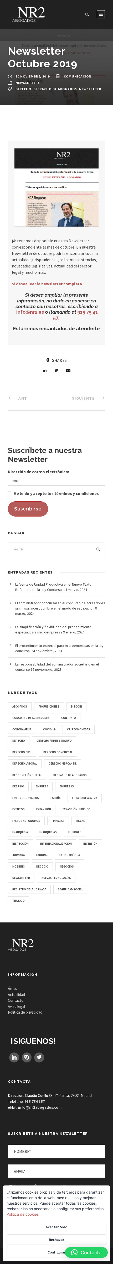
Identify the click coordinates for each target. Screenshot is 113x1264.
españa (55, 798)
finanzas (58, 821)
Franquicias (48, 832)
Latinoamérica (69, 855)
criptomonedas (78, 729)
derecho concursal (58, 752)
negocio (42, 866)
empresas (67, 786)
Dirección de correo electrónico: (38, 471)
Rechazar (56, 1239)
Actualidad (16, 994)
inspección (20, 843)
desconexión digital (27, 775)
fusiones (74, 832)
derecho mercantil (62, 763)
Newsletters (28, 83)
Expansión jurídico (76, 809)
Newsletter (90, 89)
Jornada (18, 855)
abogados (19, 706)
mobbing (18, 866)
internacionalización (56, 843)
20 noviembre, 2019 (33, 76)
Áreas (12, 988)
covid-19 (49, 729)
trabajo (18, 900)
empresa (42, 786)
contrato (68, 718)
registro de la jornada (29, 889)
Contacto (15, 1000)
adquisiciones (49, 706)
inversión (90, 843)
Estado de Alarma (84, 798)
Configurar (56, 1252)
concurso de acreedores (31, 718)
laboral (42, 855)
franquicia (20, 832)
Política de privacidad (25, 1012)
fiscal (80, 821)
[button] (86, 1252)
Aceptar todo (56, 1227)
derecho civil (22, 752)
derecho (23, 89)
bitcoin (76, 706)
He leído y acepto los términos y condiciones (56, 493)
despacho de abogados (55, 89)
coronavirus (22, 729)
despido (18, 786)
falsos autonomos (26, 821)
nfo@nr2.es (31, 312)
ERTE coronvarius (25, 798)
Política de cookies (23, 1214)
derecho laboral (24, 763)
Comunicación (77, 76)
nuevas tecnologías (56, 878)
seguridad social (70, 889)
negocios (67, 866)
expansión (43, 809)
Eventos (18, 809)
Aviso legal (16, 1006)
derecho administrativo (54, 740)
